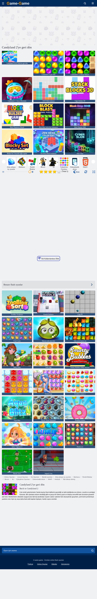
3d (12, 479)
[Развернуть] (94, 172)
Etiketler (54, 564)
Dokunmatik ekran (38, 479)
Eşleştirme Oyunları (23, 479)
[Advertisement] (25, 25)
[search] (92, 550)
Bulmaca (76, 477)
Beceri (6, 479)
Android (57, 479)
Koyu (77, 172)
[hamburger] (3, 3)
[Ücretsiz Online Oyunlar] (18, 3)
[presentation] (4, 161)
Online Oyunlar (9, 477)
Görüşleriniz (65, 564)
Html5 (49, 479)
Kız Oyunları (34, 477)
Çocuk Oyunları (22, 477)
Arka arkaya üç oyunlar (63, 477)
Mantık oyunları (47, 477)
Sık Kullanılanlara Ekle (50, 259)
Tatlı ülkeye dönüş (68, 479)
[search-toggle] (85, 3)
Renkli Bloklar (87, 477)
